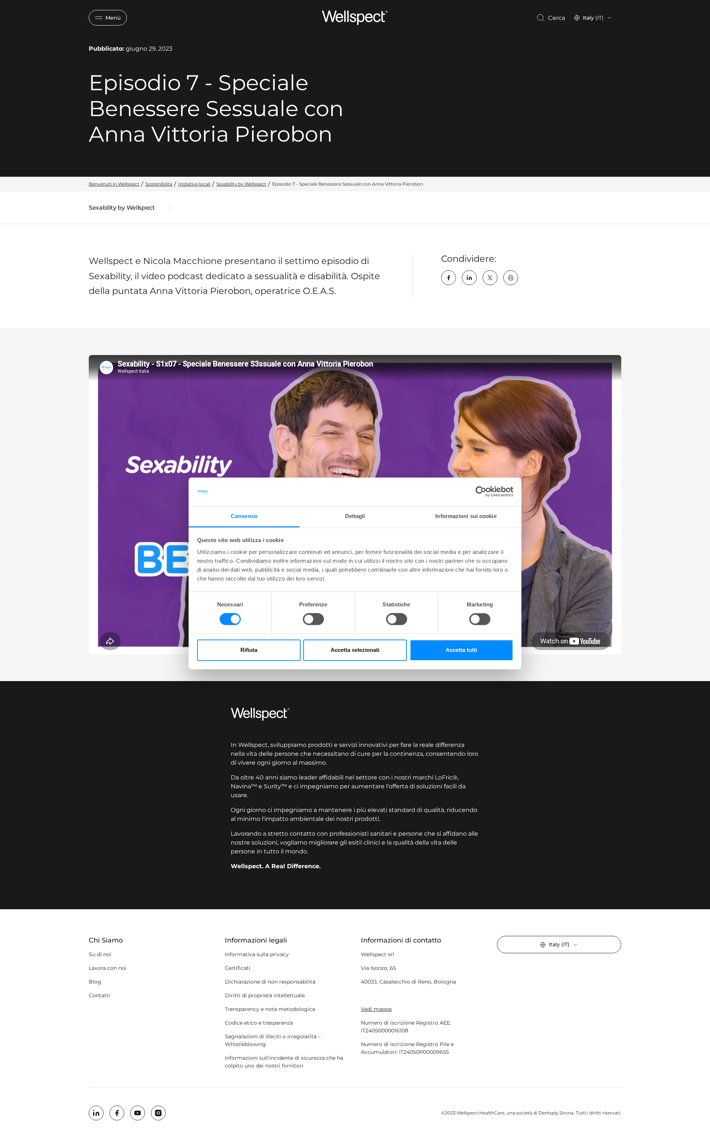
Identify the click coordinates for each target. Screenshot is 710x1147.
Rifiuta (248, 650)
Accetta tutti (461, 650)
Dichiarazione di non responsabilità (270, 981)
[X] (490, 277)
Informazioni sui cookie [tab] (465, 516)
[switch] (313, 619)
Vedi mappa (376, 1009)
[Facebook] (448, 277)
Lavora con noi (107, 968)
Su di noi (100, 954)
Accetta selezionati (355, 650)
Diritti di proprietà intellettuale (265, 995)
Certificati (237, 968)
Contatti (99, 995)
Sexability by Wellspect (122, 209)
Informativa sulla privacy (257, 954)
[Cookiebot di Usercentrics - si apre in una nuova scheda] (481, 491)
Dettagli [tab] (355, 516)
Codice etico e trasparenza (259, 1022)
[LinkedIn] (469, 277)
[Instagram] (158, 1113)
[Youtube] (137, 1113)
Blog (95, 981)
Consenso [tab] (244, 516)
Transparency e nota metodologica (270, 1009)
